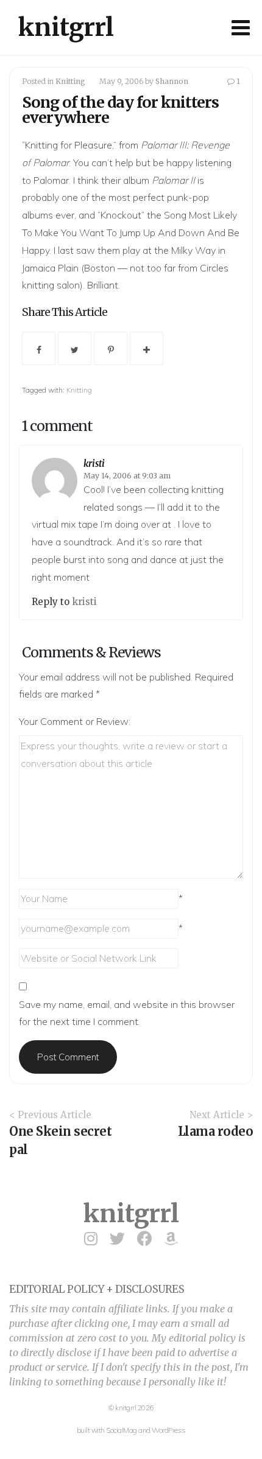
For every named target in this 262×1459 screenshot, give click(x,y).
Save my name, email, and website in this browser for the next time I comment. (127, 1013)
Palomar (51, 180)
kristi (94, 463)
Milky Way (193, 250)
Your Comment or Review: (74, 721)
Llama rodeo (215, 1131)
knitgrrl (66, 27)
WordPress (169, 1430)
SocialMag (121, 1430)
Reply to (52, 601)
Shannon (171, 81)
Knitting (70, 81)
